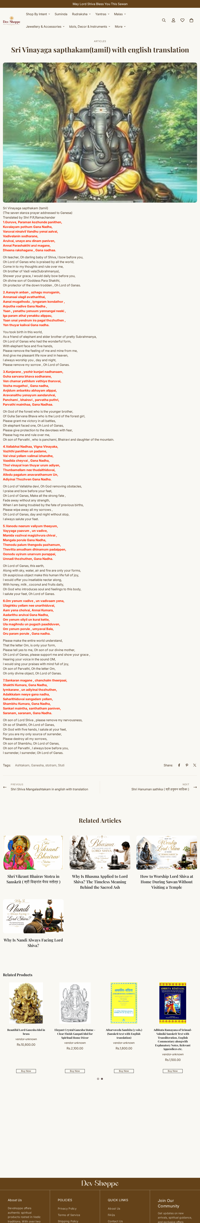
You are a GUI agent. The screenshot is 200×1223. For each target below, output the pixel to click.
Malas (118, 14)
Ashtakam (22, 765)
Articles (100, 41)
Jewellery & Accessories (43, 26)
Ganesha (37, 765)
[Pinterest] (187, 765)
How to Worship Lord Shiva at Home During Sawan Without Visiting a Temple (166, 882)
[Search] (164, 20)
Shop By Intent (36, 14)
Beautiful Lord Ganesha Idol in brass (26, 1032)
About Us (114, 1208)
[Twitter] (194, 765)
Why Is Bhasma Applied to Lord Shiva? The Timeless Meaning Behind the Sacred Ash (100, 882)
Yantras (100, 14)
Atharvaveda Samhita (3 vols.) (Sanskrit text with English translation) (124, 1033)
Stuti (61, 765)
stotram (50, 765)
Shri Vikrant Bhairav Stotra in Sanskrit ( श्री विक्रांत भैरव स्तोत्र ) (33, 879)
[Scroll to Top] (192, 1201)
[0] (191, 20)
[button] (98, 1079)
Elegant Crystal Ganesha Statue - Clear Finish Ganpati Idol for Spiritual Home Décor (74, 1033)
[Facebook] (179, 765)
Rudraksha (80, 14)
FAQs (111, 1215)
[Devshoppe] (12, 20)
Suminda (61, 14)
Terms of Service (69, 1215)
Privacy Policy (67, 1208)
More (118, 26)
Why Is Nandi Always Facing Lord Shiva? (33, 942)
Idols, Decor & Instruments (88, 26)
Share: (168, 765)
